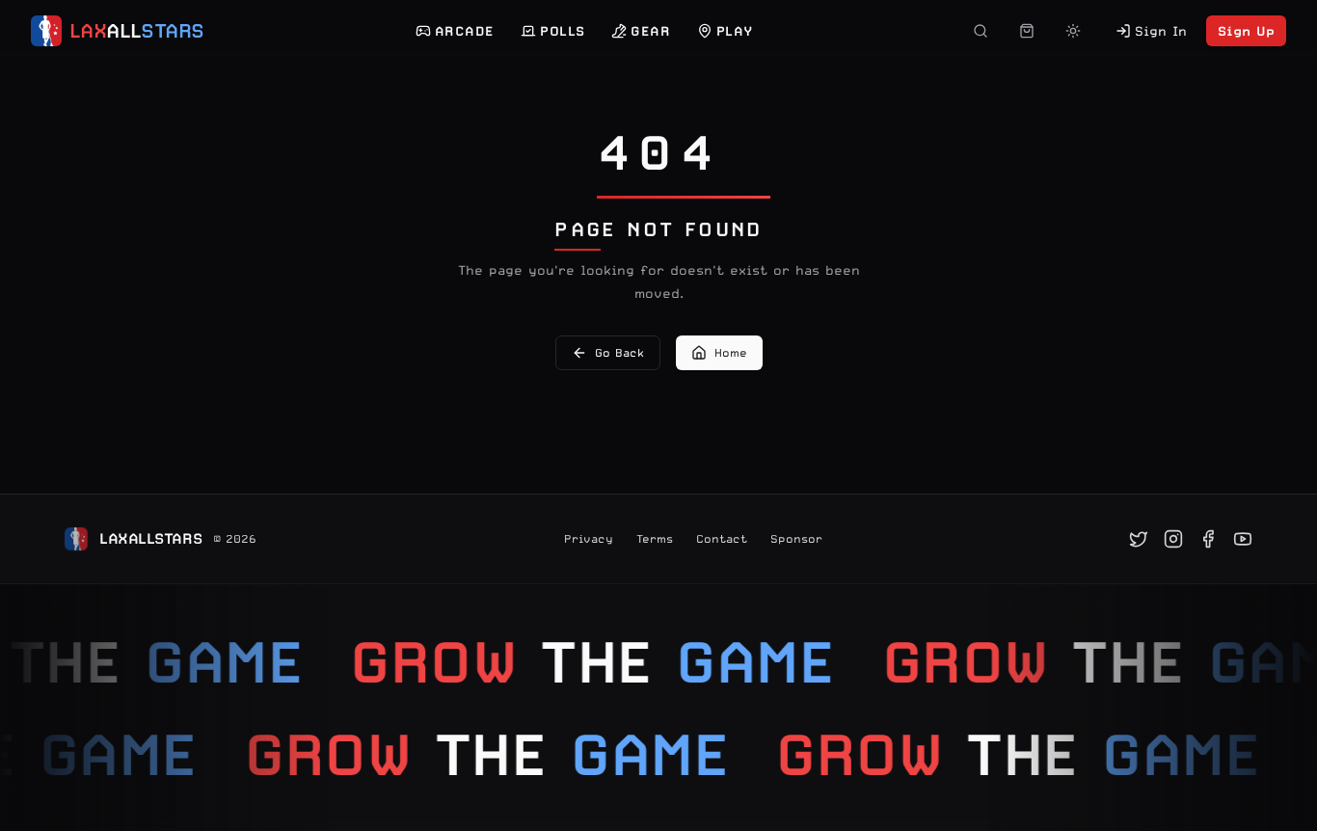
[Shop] (1026, 30)
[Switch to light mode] (1073, 30)
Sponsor (796, 539)
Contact (721, 539)
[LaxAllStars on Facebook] (1208, 539)
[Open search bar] (980, 30)
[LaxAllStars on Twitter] (1138, 539)
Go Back (619, 353)
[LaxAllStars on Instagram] (1173, 539)
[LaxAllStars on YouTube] (1242, 539)
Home (730, 353)
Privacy (588, 539)
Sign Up (1246, 31)
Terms (654, 539)
